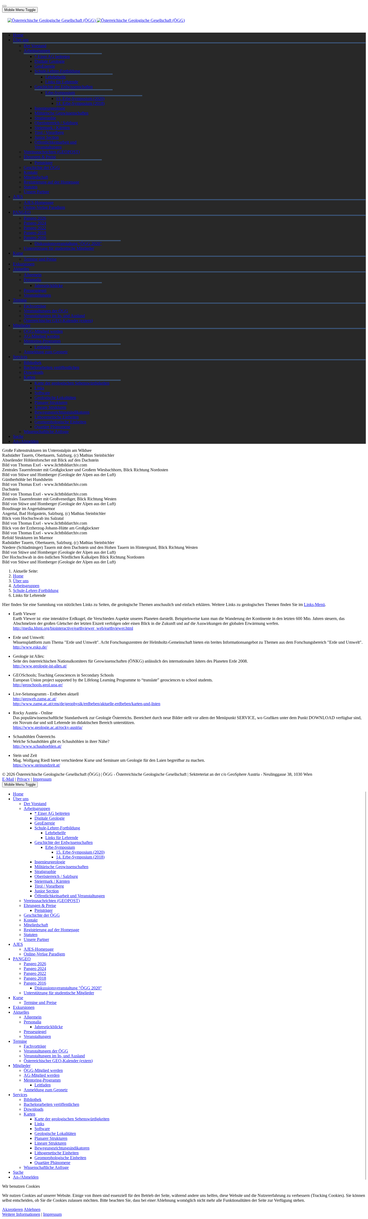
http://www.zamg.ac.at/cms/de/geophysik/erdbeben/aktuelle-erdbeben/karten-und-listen (86, 703)
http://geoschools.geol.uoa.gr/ (38, 685)
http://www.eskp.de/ (30, 647)
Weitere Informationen (21, 1214)
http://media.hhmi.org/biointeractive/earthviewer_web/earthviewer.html (73, 628)
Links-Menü (314, 604)
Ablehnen (32, 1209)
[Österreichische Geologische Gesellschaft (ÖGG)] (96, 20)
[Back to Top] (4, 6)
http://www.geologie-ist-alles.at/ (40, 666)
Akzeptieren (12, 1209)
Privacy (23, 779)
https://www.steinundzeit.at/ (36, 765)
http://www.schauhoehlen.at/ (37, 746)
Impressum (42, 779)
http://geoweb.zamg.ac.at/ (34, 699)
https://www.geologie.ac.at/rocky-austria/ (47, 727)
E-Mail (8, 779)
